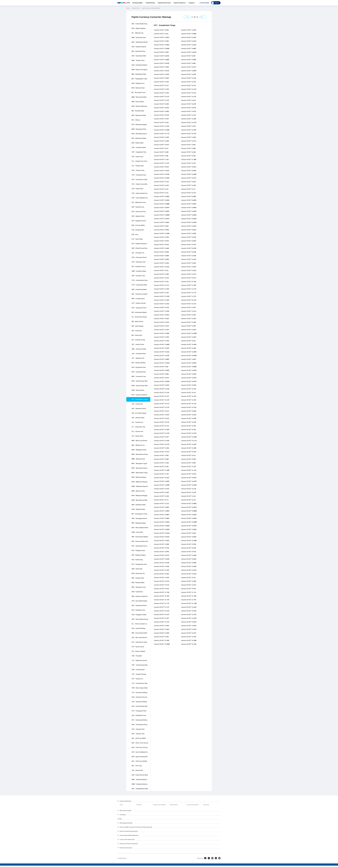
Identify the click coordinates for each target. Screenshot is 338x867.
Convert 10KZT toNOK (188, 226)
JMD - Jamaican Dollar (139, 349)
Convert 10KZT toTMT (188, 285)
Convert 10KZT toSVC (161, 278)
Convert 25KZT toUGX (161, 611)
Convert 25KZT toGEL (188, 429)
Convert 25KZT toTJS (188, 592)
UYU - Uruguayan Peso (139, 711)
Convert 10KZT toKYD (188, 178)
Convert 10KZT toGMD (161, 130)
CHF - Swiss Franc (137, 156)
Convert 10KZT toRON (188, 248)
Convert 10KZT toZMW (189, 333)
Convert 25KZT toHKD (188, 444)
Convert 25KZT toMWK (189, 522)
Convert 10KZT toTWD (161, 296)
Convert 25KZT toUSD (188, 611)
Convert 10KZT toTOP (188, 289)
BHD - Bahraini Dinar (138, 88)
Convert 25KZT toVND (188, 618)
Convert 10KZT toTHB (188, 281)
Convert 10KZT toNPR (161, 230)
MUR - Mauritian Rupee (139, 477)
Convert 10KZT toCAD (188, 78)
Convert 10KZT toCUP (161, 96)
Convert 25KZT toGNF (161, 440)
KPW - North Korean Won (140, 381)
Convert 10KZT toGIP (188, 126)
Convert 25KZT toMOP (189, 514)
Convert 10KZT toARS (161, 41)
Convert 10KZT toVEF (188, 307)
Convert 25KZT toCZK (188, 407)
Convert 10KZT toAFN (188, 30)
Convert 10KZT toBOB (161, 63)
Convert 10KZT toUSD (161, 304)
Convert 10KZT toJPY (188, 163)
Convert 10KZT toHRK (161, 141)
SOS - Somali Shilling (138, 628)
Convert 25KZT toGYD (161, 444)
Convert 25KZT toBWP (161, 381)
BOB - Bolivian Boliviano (139, 106)
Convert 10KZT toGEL (161, 122)
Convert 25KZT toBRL (161, 374)
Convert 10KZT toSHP (188, 267)
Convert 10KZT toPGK (188, 237)
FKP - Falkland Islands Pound (141, 243)
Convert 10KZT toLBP (188, 182)
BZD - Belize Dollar (137, 143)
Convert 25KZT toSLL (188, 577)
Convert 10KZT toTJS (161, 285)
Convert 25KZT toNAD (188, 529)
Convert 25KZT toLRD (161, 496)
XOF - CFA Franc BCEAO (139, 761)
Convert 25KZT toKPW (189, 481)
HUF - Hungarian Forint (139, 308)
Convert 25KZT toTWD (189, 603)
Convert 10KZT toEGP (188, 108)
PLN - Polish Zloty (137, 559)
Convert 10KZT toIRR (161, 156)
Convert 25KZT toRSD (188, 559)
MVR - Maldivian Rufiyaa (139, 482)
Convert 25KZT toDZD (188, 415)
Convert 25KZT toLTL (161, 500)
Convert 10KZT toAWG (161, 45)
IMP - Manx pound (137, 321)
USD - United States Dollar (140, 706)
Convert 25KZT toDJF (161, 411)
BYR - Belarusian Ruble (139, 138)
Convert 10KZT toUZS (161, 307)
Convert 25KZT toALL (188, 341)
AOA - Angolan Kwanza (139, 46)
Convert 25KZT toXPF (161, 637)
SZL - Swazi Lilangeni (138, 651)
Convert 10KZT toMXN (188, 215)
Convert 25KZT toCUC (161, 403)
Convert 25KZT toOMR (189, 540)
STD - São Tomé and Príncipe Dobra (141, 637)
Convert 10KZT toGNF (188, 130)
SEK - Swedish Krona (138, 610)
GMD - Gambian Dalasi (139, 271)
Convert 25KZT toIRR (188, 463)
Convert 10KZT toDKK (161, 104)
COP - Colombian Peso (139, 175)
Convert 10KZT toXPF (188, 326)
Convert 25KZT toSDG (188, 570)
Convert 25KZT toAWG (189, 352)
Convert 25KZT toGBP (161, 429)
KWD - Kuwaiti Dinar (138, 390)
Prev (187, 17)
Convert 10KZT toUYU (188, 304)
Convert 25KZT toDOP (161, 415)
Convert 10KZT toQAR (161, 248)
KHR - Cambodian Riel (139, 372)
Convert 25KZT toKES (188, 474)
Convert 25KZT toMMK (189, 511)
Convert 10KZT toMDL (188, 196)
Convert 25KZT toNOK (161, 537)
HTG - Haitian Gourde (139, 303)
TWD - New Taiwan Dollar (140, 688)
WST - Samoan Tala (138, 734)
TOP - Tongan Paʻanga (139, 674)
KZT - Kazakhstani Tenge (140, 399)
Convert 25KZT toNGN (161, 533)
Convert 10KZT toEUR (161, 115)
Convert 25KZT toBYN (188, 381)
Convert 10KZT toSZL (161, 281)
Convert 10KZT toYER (161, 329)
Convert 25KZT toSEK (161, 574)
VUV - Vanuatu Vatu (138, 729)
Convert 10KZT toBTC (188, 67)
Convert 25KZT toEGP (161, 418)
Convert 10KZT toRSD (161, 252)
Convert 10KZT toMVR (188, 211)
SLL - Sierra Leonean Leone (140, 624)
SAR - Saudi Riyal (137, 592)
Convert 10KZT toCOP (188, 89)
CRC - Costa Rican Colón (139, 179)
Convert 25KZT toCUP (188, 403)
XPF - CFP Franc (137, 766)
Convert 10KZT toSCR (188, 259)
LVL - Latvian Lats (137, 431)
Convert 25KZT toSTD (161, 585)
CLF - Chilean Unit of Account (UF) (141, 161)
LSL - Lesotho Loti (137, 422)
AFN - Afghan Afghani (139, 28)
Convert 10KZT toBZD (161, 78)
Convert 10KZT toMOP (161, 207)
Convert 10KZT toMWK (162, 215)
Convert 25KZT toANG (188, 344)
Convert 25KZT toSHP (161, 577)
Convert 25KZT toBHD (188, 363)
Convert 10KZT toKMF (188, 170)
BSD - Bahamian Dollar (139, 115)
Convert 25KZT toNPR (188, 537)
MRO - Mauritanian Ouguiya (140, 472)
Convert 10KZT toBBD (188, 48)
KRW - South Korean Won (140, 385)
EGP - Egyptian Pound (139, 221)
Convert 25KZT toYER (188, 637)
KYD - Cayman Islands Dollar (141, 395)
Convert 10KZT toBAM (161, 48)
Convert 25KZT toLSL (188, 496)
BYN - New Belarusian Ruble (140, 134)
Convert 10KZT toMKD (188, 200)
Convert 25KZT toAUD (161, 352)
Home (127, 8)
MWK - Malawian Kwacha (140, 486)
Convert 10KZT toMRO (188, 207)
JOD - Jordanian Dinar (139, 353)
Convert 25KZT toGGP (161, 433)
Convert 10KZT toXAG (161, 318)
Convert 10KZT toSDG (161, 263)
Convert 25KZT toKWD (189, 485)
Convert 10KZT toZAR (188, 329)
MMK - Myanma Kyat (138, 459)
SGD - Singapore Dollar (139, 614)
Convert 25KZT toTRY (188, 600)
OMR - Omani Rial (137, 532)
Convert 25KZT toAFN (161, 341)
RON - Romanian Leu (138, 573)
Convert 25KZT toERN (188, 418)
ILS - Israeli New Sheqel (139, 317)
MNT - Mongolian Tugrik (139, 463)
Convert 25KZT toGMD (189, 437)
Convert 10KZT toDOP (188, 104)
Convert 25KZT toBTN (188, 378)
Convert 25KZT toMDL (161, 507)
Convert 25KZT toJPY (161, 474)
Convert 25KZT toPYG (161, 555)
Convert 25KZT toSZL (188, 588)
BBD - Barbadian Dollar (139, 74)
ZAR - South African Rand (140, 775)
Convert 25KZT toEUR (188, 422)
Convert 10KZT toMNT (188, 204)
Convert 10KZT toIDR (188, 145)
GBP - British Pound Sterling (141, 248)
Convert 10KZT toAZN (188, 45)
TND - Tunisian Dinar (138, 669)
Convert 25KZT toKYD (161, 489)
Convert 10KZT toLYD (188, 193)
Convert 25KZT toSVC (188, 585)
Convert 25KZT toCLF (188, 392)
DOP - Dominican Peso (139, 211)
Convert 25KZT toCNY (188, 396)
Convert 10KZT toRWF (161, 255)
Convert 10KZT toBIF (188, 56)
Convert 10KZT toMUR (161, 211)
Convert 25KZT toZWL (188, 644)
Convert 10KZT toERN (161, 111)
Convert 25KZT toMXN (161, 526)
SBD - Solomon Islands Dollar (141, 596)
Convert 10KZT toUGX (188, 300)
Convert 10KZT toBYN (161, 74)
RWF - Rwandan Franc (139, 587)
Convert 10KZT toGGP (188, 122)
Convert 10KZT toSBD (161, 259)
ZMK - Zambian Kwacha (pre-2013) (141, 779)
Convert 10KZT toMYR (161, 219)
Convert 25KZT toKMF (161, 481)
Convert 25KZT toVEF (161, 618)
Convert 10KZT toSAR (188, 255)
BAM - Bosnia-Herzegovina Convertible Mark (141, 69)
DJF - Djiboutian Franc (139, 202)
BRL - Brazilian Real (138, 111)
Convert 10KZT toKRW (188, 174)
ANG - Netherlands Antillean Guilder (141, 42)
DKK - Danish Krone (138, 207)
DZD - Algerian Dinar (138, 216)
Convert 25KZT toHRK (188, 448)
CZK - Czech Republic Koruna (141, 198)
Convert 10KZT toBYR (188, 74)
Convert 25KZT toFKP (188, 426)
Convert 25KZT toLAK (188, 489)
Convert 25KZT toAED (188, 337)
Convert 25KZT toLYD (161, 503)
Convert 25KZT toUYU (161, 614)
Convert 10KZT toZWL (161, 337)
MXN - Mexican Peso (138, 491)
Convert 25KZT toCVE (161, 407)
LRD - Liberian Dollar (138, 417)
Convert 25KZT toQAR (188, 555)
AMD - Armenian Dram (139, 37)
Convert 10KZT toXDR (188, 322)
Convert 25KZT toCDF (188, 389)
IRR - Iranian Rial (137, 335)
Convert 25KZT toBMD (188, 366)
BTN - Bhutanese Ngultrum (140, 124)
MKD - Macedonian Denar (140, 454)
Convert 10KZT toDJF (188, 100)
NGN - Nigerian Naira (138, 509)
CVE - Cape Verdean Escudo (141, 193)
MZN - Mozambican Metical (140, 500)
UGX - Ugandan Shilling (139, 701)
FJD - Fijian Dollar (137, 239)
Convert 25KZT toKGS (161, 477)
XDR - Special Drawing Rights (141, 756)
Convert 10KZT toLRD (188, 185)
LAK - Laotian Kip (137, 404)
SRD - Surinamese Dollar (139, 633)
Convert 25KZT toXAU (161, 629)
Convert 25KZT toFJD (161, 426)
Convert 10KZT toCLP (188, 85)
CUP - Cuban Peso (137, 188)
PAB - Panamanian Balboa (140, 537)
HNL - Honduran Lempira (139, 294)
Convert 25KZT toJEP (188, 466)
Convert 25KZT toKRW (161, 485)
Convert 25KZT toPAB (161, 544)
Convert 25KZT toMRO (161, 518)
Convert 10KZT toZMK (161, 333)
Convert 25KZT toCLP (161, 396)
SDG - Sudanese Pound (139, 605)
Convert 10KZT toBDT (161, 52)
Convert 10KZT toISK (188, 156)
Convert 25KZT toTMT (161, 596)
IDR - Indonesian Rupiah (139, 312)
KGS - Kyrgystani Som (139, 367)
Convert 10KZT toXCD (161, 322)
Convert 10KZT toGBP (188, 119)
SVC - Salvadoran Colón (139, 642)
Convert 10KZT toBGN (188, 52)
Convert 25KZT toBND (161, 370)
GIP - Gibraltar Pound (138, 266)
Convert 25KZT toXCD (188, 629)
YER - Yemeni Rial (137, 770)
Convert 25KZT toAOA (161, 348)
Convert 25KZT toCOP (161, 400)
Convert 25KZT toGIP (161, 437)
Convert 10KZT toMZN (188, 219)
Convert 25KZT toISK (161, 466)
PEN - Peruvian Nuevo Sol (140, 541)
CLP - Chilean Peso (138, 166)
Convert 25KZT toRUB (161, 563)
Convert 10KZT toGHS (161, 126)
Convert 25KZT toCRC (188, 400)
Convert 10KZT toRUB (188, 252)
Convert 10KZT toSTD (188, 274)
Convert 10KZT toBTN (161, 71)
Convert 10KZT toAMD (188, 34)
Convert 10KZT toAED (161, 30)
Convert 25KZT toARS (188, 348)
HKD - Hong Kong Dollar (139, 289)
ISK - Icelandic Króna (138, 340)
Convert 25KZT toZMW (162, 644)
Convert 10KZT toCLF (161, 85)
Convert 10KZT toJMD (188, 159)
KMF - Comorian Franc (139, 376)
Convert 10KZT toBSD (161, 67)
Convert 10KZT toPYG (188, 244)
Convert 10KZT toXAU (188, 318)
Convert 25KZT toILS (188, 455)
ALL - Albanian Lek (137, 33)
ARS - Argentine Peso (138, 51)
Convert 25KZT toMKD (161, 511)
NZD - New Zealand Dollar (140, 527)
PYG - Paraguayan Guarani (140, 564)
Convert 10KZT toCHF (188, 82)
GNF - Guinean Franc (138, 275)
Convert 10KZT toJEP (161, 159)
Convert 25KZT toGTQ (189, 440)
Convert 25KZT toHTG (161, 452)
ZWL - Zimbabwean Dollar (140, 788)
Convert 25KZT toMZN (161, 529)
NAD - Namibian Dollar (139, 505)
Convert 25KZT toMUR (188, 518)
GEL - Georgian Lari (138, 253)
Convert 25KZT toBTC (161, 378)
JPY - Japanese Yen (138, 358)
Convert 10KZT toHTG (188, 141)
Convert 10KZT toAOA (188, 37)
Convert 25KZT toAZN (161, 355)
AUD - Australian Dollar (139, 56)
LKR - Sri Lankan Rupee (139, 413)
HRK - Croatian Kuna (138, 298)
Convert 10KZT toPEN (161, 237)
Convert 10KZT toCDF (161, 82)
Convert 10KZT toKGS (188, 167)
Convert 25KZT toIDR (161, 455)
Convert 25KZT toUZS (188, 614)
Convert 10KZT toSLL (161, 270)
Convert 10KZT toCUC (188, 93)
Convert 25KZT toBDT (188, 359)
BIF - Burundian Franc (139, 92)
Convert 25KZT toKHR (188, 477)
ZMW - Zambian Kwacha (139, 784)
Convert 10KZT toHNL (188, 137)
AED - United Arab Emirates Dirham (141, 24)
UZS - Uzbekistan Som (139, 715)
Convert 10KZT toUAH (161, 300)
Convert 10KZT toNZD (188, 230)
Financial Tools (135, 8)
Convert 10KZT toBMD (161, 59)
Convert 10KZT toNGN (188, 222)
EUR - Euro (135, 234)
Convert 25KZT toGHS (188, 433)
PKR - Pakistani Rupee (138, 555)
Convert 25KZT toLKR (188, 492)
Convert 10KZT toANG (161, 37)
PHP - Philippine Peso (138, 550)
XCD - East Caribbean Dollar (140, 752)
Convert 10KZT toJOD (161, 163)
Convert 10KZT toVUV (188, 311)
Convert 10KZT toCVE (188, 96)
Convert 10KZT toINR (161, 152)
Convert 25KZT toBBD (161, 359)
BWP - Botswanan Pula (139, 129)
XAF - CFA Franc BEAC (139, 738)
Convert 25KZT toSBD (188, 566)
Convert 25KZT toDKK (188, 411)
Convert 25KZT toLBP (161, 492)
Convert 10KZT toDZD (161, 108)
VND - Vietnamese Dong (139, 724)
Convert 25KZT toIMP (161, 459)
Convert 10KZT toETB (188, 111)
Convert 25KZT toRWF (188, 563)
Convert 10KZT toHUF (161, 145)
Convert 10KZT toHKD (161, 137)
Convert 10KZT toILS (161, 148)
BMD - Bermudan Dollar (139, 97)
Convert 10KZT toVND (161, 311)
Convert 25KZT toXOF (188, 633)
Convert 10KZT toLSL (161, 189)
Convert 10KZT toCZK (161, 100)
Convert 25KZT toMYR (188, 526)
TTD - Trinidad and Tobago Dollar (141, 683)
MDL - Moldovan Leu (138, 445)
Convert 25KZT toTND (188, 596)
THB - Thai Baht (137, 656)
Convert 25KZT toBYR (161, 385)
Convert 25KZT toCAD (161, 389)
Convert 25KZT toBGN (161, 363)
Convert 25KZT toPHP (188, 548)
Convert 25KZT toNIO (188, 533)
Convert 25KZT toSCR (161, 570)
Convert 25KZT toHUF (188, 452)
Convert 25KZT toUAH (188, 607)
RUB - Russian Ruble (138, 582)
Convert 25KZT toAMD (161, 344)
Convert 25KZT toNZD (161, 540)
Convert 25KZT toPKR (161, 551)
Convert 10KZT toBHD (161, 56)
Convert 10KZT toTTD (188, 292)
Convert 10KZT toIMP (188, 148)
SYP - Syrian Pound (138, 646)
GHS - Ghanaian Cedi (138, 262)
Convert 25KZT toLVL (188, 500)
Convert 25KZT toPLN (188, 551)
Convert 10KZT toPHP (161, 241)
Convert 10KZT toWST (161, 315)
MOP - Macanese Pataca (139, 468)
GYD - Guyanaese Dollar (139, 285)
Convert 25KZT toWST (189, 622)
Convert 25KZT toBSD (188, 374)
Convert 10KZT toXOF (161, 326)
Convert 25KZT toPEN (188, 544)
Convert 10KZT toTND (161, 289)
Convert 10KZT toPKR (188, 241)
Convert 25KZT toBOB (188, 370)
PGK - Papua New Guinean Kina (141, 546)
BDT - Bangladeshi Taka (139, 79)
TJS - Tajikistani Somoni (139, 660)
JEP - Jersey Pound (138, 344)
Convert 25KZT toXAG (188, 625)
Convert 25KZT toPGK (161, 548)
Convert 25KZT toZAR (161, 640)
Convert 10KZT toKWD (161, 178)
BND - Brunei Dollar (138, 101)
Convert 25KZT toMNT (161, 514)
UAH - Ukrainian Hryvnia (139, 697)
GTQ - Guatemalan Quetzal (140, 280)
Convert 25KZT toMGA (189, 507)
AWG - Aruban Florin (138, 60)
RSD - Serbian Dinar (138, 578)
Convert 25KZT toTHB (161, 592)
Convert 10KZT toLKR (161, 185)
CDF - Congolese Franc (139, 152)
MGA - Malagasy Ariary (139, 450)
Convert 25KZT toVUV (161, 622)
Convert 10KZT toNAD (161, 222)
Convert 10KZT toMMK (161, 204)
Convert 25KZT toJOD (188, 470)
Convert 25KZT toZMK (188, 640)
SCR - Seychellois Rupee (139, 601)
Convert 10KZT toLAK (161, 182)
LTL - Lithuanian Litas (138, 427)
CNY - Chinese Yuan (138, 170)
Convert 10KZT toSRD (161, 274)
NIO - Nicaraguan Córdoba (140, 514)
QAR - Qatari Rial (137, 569)
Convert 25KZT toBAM (188, 355)
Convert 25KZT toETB (161, 422)
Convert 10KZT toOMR (161, 233)
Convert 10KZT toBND (188, 59)
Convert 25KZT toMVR (161, 522)
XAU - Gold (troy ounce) (140, 747)
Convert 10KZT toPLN (161, 244)
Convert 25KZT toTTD (161, 603)
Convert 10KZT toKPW (161, 174)
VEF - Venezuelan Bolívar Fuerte (141, 720)
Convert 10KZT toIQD (188, 152)
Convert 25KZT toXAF (161, 625)
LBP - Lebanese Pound (139, 408)
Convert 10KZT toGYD (188, 133)
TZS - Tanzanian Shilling (139, 692)
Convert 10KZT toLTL (188, 189)
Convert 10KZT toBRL (188, 63)
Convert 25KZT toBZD (188, 385)
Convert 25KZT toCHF (161, 392)
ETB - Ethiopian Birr (138, 230)
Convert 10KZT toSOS (188, 270)
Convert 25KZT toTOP (161, 600)
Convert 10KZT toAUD (188, 41)
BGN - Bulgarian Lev (138, 83)
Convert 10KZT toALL (161, 34)
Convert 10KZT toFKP (161, 119)
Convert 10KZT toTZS (188, 296)
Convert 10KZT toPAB (188, 233)
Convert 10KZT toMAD (161, 196)
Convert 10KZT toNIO (161, 226)
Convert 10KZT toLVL (161, 193)
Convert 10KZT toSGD (161, 267)
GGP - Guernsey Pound (139, 257)
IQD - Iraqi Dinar (137, 330)
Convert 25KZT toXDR (161, 633)
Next (201, 17)
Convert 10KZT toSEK (188, 263)
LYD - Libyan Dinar (137, 436)
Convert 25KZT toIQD (161, 463)
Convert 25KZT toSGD (188, 574)
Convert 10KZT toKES (161, 167)
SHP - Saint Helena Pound (140, 619)
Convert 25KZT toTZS (161, 607)
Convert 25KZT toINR (188, 459)
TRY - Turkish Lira (137, 679)
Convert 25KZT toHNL (161, 448)
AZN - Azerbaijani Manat (139, 65)
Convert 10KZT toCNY (161, 89)
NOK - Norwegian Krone (139, 518)
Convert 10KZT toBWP (188, 71)
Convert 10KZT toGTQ (161, 133)
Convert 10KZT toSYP (188, 278)
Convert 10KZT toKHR (161, 170)
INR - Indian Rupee (137, 326)
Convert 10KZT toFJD (188, 115)
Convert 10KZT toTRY (161, 292)
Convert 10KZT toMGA (161, 200)
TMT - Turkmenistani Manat (140, 665)
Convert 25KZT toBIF (161, 366)
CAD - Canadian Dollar (139, 147)
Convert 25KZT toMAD (188, 503)
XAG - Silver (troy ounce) (140, 743)
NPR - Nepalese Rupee (139, 523)
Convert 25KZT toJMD (161, 470)
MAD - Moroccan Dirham (139, 440)
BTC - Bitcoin (136, 120)
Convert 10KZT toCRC (161, 93)
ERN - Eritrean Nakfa (138, 225)
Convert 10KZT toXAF (188, 315)
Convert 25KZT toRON (161, 559)
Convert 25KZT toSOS (161, 581)
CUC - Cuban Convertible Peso (141, 184)
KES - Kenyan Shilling (138, 363)
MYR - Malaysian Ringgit (139, 495)
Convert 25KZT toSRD (188, 581)
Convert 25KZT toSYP (161, 588)
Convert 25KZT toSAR (161, 566)
